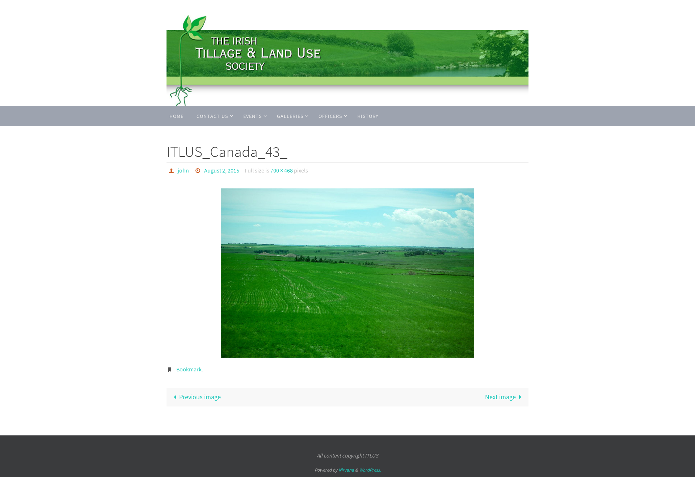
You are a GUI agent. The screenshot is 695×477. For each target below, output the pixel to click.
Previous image (200, 397)
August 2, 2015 (221, 170)
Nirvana (346, 470)
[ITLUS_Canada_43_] (347, 273)
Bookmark (189, 369)
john (183, 170)
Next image (500, 397)
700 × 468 (281, 170)
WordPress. (370, 470)
